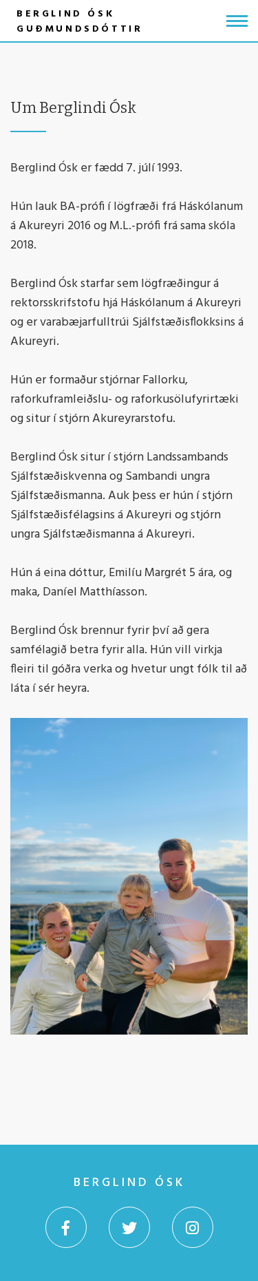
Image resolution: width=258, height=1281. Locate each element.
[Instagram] (192, 1227)
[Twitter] (129, 1227)
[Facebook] (66, 1227)
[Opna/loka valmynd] (237, 21)
